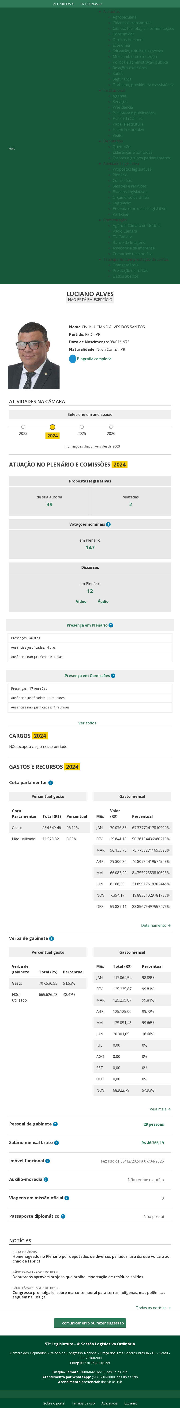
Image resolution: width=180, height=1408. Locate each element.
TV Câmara (122, 236)
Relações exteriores (130, 67)
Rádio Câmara (125, 231)
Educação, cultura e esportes (138, 51)
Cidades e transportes (132, 22)
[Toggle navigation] (56, 145)
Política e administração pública (140, 62)
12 (90, 590)
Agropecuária (125, 17)
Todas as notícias (153, 1307)
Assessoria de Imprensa (134, 248)
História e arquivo (128, 129)
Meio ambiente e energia (135, 56)
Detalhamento (156, 925)
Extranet (130, 1403)
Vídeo (80, 601)
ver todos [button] (87, 723)
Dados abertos (126, 276)
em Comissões (87, 675)
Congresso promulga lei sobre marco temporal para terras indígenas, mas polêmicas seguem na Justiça (89, 1295)
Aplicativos (109, 1403)
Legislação (122, 203)
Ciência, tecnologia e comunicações (143, 28)
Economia (121, 45)
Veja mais (160, 1109)
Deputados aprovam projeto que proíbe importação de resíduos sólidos (78, 1276)
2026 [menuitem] (111, 433)
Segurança (122, 79)
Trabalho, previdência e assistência (143, 84)
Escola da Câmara (128, 118)
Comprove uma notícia (132, 253)
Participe (120, 214)
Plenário (120, 174)
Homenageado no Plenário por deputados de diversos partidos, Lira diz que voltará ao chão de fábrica (91, 1258)
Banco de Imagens (129, 242)
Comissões (122, 180)
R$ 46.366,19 (153, 1142)
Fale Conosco (91, 4)
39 (49, 504)
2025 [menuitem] (82, 433)
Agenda (119, 96)
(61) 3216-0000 (103, 1377)
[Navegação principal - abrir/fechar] (12, 146)
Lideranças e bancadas (132, 152)
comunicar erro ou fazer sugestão (92, 1323)
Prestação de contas (130, 270)
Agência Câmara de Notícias (137, 225)
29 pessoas (154, 1124)
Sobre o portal (54, 1403)
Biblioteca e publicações (134, 112)
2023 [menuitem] (23, 433)
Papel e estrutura (128, 124)
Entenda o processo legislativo (139, 208)
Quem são (122, 146)
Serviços (120, 101)
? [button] (108, 524)
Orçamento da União (131, 197)
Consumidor (123, 34)
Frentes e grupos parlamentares (141, 158)
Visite (117, 135)
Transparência (126, 265)
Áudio (103, 601)
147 (90, 547)
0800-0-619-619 (92, 1372)
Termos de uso (83, 1403)
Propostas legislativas (132, 169)
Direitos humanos (128, 39)
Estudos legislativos (130, 191)
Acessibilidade (63, 4)
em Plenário (87, 625)
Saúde (118, 73)
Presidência (123, 107)
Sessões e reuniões (130, 186)
